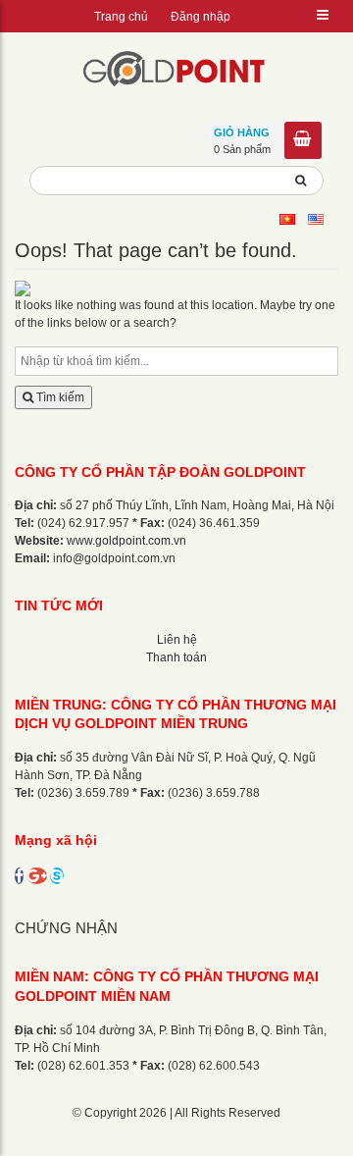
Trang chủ (121, 17)
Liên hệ (177, 640)
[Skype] (57, 875)
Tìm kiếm (58, 397)
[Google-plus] (36, 875)
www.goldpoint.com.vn (126, 541)
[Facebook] (19, 875)
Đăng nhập (200, 17)
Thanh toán (176, 657)
